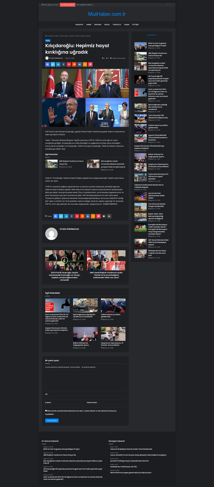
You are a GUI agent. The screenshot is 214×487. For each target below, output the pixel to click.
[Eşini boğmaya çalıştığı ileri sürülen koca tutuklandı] (85, 305)
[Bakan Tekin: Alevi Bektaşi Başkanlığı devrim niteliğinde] (140, 217)
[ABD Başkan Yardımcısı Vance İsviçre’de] (51, 164)
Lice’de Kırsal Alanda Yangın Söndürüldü (156, 205)
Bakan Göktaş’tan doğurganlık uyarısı (81, 344)
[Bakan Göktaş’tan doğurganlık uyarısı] (85, 334)
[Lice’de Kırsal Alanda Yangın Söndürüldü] (140, 207)
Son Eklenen (152, 35)
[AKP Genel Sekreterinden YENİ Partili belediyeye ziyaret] (140, 243)
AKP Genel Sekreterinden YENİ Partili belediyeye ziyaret (158, 242)
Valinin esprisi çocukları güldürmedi (110, 315)
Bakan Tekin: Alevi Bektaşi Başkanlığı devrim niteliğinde (155, 216)
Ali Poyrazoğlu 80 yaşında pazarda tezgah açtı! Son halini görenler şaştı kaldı (158, 79)
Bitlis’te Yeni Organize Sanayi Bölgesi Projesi (157, 44)
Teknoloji (117, 24)
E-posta (48, 402)
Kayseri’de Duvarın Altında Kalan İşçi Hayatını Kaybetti (56, 329)
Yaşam (126, 24)
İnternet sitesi (92, 402)
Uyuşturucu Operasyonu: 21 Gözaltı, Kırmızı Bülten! (112, 344)
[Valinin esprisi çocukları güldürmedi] (113, 305)
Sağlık (107, 24)
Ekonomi (97, 24)
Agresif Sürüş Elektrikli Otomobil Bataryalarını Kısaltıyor (157, 137)
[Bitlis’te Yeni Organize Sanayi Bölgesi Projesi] (140, 46)
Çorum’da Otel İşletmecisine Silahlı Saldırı (156, 195)
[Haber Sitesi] (107, 14)
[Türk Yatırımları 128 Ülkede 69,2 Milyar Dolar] (140, 118)
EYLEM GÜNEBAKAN (56, 58)
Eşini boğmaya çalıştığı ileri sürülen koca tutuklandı (84, 315)
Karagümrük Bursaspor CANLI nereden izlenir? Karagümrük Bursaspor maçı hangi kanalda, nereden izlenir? (157, 229)
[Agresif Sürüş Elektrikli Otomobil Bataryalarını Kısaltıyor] (140, 138)
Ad (46, 394)
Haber (88, 24)
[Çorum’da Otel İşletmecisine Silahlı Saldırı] (140, 196)
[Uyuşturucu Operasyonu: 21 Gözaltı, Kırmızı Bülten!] (113, 334)
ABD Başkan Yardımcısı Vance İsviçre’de (157, 54)
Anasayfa (79, 24)
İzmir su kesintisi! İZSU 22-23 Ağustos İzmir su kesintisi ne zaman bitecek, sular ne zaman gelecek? (56, 317)
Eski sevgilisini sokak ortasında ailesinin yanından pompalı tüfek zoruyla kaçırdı (103, 5)
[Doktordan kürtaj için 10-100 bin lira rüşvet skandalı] (140, 177)
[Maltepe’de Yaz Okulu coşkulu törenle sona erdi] (140, 254)
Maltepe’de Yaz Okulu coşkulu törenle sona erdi (157, 253)
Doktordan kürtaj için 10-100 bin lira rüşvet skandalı (158, 176)
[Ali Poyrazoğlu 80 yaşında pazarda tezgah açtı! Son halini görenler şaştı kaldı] (140, 79)
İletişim (135, 24)
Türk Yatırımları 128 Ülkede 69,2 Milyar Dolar (158, 116)
